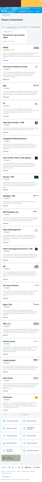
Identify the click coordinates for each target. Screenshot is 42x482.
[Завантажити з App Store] (28, 467)
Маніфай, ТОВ (9, 196)
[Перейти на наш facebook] (9, 467)
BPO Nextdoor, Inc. (11, 212)
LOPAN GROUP (9, 360)
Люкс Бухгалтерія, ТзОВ (13, 122)
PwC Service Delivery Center (15, 67)
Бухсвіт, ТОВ (8, 177)
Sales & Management (12, 230)
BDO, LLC (7, 324)
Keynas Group (9, 341)
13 (20, 414)
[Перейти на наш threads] (12, 467)
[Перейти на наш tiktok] (22, 467)
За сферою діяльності (12, 27)
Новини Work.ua (25, 471)
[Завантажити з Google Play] (37, 467)
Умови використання (6, 473)
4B (4, 266)
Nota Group (8, 378)
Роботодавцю (36, 8)
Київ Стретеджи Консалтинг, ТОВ (17, 249)
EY (4, 103)
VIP (3, 27)
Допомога (32, 471)
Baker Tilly (7, 305)
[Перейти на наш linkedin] (19, 467)
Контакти (8, 471)
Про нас (14, 471)
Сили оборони (24, 27)
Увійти (38, 11)
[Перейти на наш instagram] (16, 467)
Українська (4, 467)
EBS (4, 86)
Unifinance (7, 397)
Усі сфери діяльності (8, 31)
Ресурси (3, 471)
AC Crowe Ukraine (11, 285)
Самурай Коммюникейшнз (14, 138)
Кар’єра (18, 471)
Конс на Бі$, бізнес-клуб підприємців (17, 158)
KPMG (5, 47)
